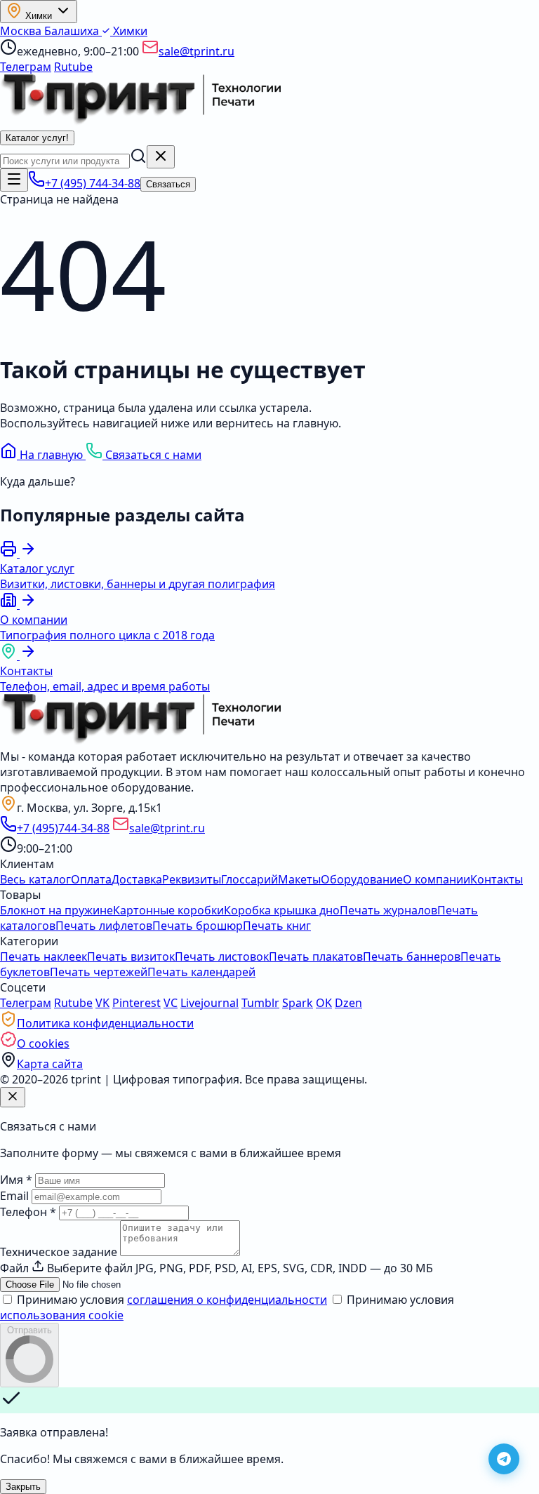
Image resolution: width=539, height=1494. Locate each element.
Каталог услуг (37, 138)
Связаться (168, 184)
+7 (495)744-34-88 (63, 828)
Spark (297, 1003)
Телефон (28, 1212)
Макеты (299, 879)
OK (324, 1003)
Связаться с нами (151, 454)
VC (171, 1003)
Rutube (73, 66)
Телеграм (25, 66)
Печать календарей (201, 972)
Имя (16, 1179)
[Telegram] (503, 1458)
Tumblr (260, 1003)
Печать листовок (222, 956)
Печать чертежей (98, 972)
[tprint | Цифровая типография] (140, 741)
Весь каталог (35, 879)
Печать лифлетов (103, 925)
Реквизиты (191, 879)
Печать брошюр (197, 925)
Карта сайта (50, 1064)
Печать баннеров (411, 956)
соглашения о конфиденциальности (227, 1299)
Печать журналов (388, 910)
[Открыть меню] (14, 180)
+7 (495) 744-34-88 (92, 183)
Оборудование (362, 879)
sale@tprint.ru (196, 51)
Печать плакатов (316, 956)
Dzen (348, 1003)
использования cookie (62, 1315)
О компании (436, 879)
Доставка (137, 879)
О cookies (43, 1043)
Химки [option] (128, 31)
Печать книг (277, 925)
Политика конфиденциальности (105, 1023)
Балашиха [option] (73, 31)
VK (102, 1003)
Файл (14, 1268)
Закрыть (23, 1486)
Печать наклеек (43, 956)
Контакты (496, 879)
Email (14, 1195)
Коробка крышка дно (282, 910)
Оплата (91, 879)
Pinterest (136, 1003)
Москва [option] (22, 31)
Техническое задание (58, 1252)
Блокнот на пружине (56, 910)
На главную (51, 454)
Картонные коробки (168, 910)
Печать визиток (131, 956)
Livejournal (209, 1003)
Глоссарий (249, 879)
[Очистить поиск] (161, 156)
